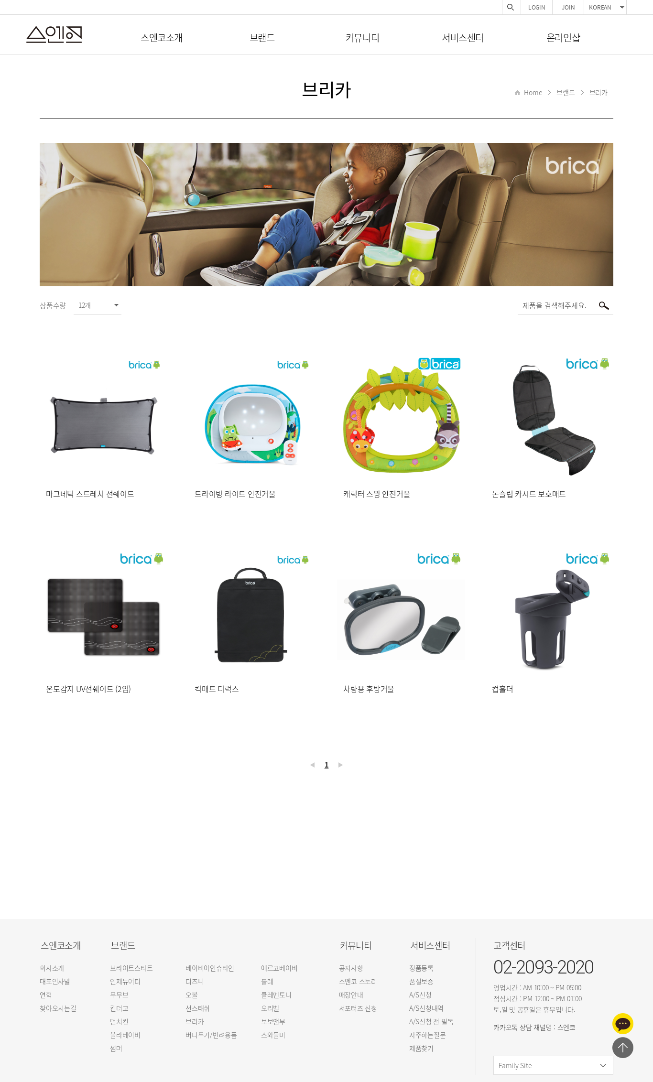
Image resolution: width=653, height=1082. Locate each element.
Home (533, 92)
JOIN (568, 7)
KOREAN (600, 7)
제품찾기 (510, 7)
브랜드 (565, 92)
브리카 (598, 92)
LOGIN (536, 7)
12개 (84, 305)
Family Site (515, 1065)
